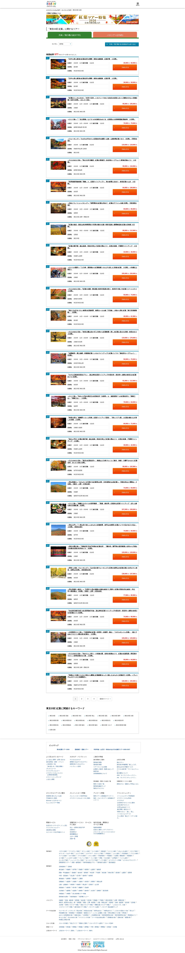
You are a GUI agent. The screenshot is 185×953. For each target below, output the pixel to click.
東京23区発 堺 (119, 720)
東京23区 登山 (90, 715)
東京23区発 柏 (80, 720)
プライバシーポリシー (84, 939)
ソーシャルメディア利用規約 (126, 796)
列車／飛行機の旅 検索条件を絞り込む (122, 44)
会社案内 (63, 939)
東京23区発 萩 (93, 720)
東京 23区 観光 (79, 725)
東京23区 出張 (129, 715)
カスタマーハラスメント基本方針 (103, 939)
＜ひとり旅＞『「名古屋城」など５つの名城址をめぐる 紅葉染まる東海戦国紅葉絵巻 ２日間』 (101, 119)
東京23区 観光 (93, 725)
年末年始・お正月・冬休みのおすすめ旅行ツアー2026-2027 (112, 749)
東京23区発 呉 (106, 720)
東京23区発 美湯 (121, 725)
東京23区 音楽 (64, 715)
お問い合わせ (120, 939)
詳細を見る (125, 67)
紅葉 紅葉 (53, 729)
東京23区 (52, 715)
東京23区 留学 (116, 715)
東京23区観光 (67, 725)
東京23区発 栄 (67, 720)
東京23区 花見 (103, 715)
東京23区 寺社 (77, 715)
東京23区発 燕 (54, 725)
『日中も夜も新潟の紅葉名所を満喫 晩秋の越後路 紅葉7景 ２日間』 (93, 59)
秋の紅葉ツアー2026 (63, 749)
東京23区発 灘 (54, 720)
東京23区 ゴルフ (107, 725)
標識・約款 (72, 939)
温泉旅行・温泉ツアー (81, 749)
